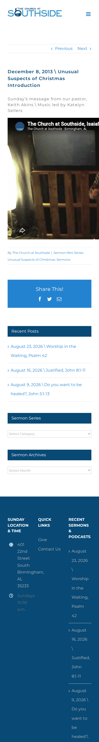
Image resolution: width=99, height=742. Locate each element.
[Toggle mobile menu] (88, 14)
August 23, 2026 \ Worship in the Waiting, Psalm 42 (80, 583)
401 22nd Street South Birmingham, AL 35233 (23, 565)
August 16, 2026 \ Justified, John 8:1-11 (48, 370)
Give (42, 539)
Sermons (63, 259)
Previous (64, 48)
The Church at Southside (31, 253)
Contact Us (49, 549)
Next (82, 48)
